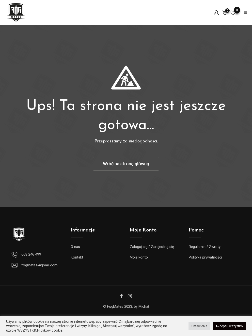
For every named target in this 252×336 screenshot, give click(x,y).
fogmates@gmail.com (39, 265)
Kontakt (77, 257)
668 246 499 (31, 254)
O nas (75, 246)
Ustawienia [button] (199, 326)
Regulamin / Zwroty (204, 246)
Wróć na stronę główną (126, 163)
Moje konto (139, 257)
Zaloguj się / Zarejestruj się (152, 246)
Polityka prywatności (205, 257)
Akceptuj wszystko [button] (229, 326)
